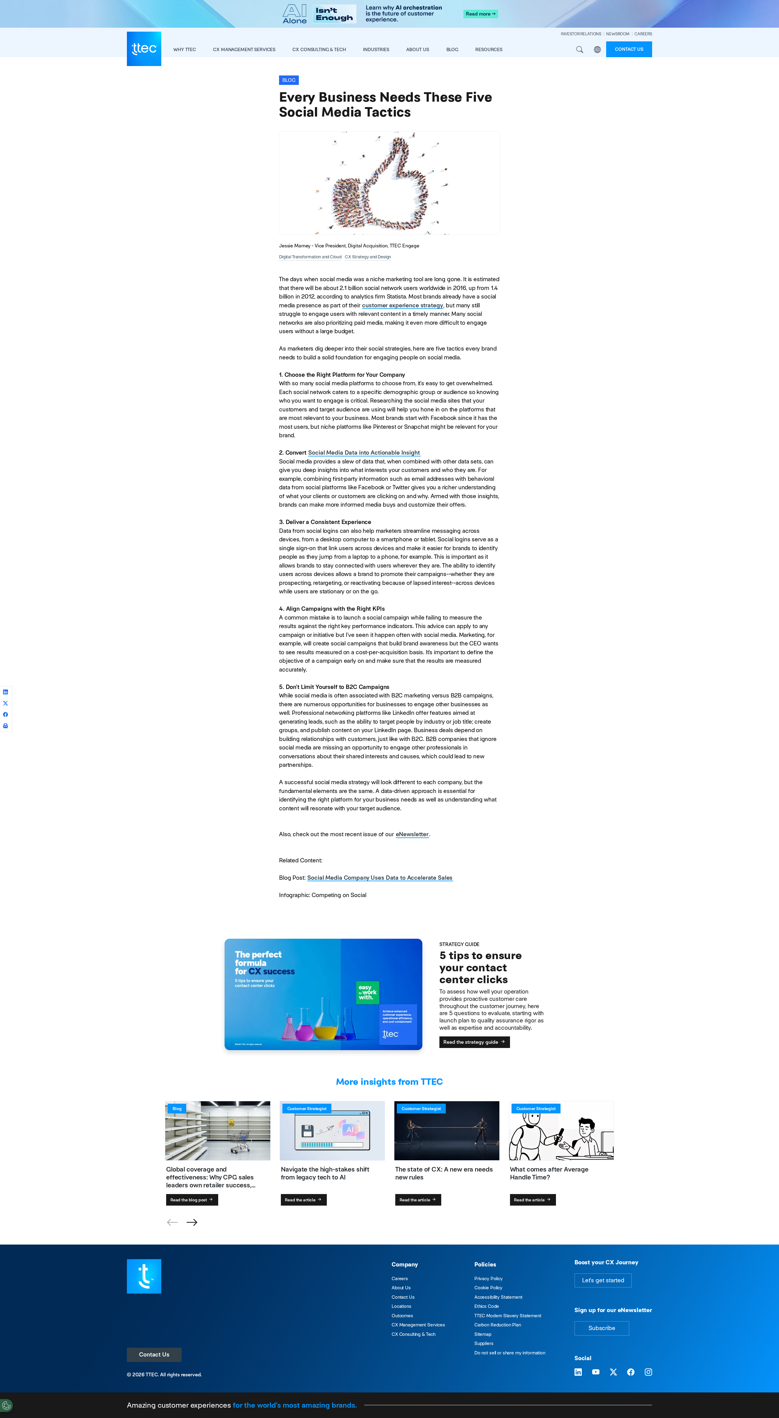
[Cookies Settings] (6, 1405)
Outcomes (402, 1315)
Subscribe (602, 1328)
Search (580, 50)
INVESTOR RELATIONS (581, 34)
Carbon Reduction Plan (497, 1325)
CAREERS (643, 34)
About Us (401, 1288)
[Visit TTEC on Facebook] (630, 1372)
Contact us (629, 49)
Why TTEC (184, 49)
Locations (401, 1306)
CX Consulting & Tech (413, 1334)
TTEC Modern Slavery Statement (507, 1315)
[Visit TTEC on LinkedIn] (578, 1372)
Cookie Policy (488, 1288)
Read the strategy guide (471, 1042)
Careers (400, 1278)
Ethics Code (486, 1306)
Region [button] (597, 50)
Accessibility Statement (498, 1297)
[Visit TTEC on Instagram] (648, 1372)
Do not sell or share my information (509, 1353)
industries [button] (376, 49)
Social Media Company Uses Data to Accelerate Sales (379, 878)
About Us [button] (417, 49)
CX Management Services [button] (244, 49)
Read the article (300, 1200)
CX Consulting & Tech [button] (319, 49)
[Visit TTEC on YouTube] (595, 1372)
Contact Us (154, 1354)
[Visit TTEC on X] (613, 1372)
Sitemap (482, 1334)
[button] (191, 1222)
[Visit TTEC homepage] (144, 1276)
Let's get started (603, 1280)
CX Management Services (418, 1325)
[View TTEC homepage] (144, 49)
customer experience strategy (402, 305)
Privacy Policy (488, 1278)
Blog (452, 49)
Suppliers (484, 1343)
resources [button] (488, 49)
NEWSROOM (618, 34)
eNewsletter (412, 834)
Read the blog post (189, 1200)
